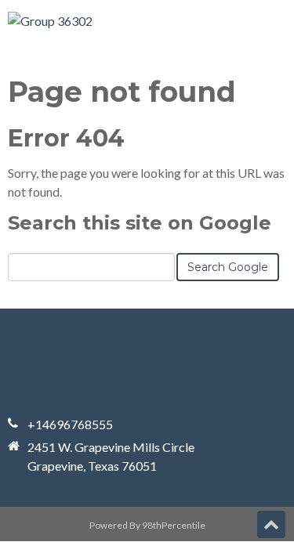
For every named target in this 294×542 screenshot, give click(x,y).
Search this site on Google (139, 222)
